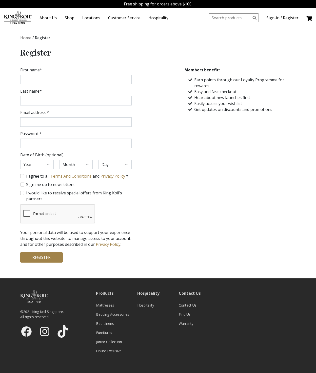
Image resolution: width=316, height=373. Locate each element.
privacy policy (112, 176)
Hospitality (158, 18)
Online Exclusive (108, 351)
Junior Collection (109, 341)
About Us (48, 18)
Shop (69, 18)
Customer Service (124, 18)
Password (30, 133)
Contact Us (188, 305)
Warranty (186, 323)
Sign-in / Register (282, 18)
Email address (34, 112)
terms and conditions (71, 176)
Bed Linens (105, 323)
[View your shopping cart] (309, 18)
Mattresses (105, 305)
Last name (31, 91)
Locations (91, 18)
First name (31, 70)
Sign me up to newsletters (50, 184)
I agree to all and (77, 176)
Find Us (185, 314)
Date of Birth (41, 155)
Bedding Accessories (112, 314)
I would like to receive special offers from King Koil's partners (74, 196)
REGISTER (41, 257)
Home (25, 38)
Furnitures (104, 332)
